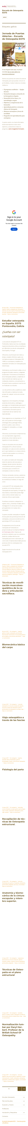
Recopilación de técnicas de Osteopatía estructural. (13, 822)
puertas (4, 314)
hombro (4, 961)
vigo (22, 709)
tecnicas (16, 884)
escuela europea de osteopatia (10, 707)
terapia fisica (16, 1016)
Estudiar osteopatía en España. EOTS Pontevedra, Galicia (13, 323)
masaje (8, 1014)
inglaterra (18, 1076)
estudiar (13, 571)
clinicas (4, 569)
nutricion (4, 572)
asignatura (20, 958)
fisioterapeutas (6, 883)
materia (13, 961)
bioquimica (19, 567)
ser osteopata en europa (14, 709)
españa (13, 310)
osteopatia (15, 312)
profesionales (11, 1079)
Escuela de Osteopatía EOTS (9, 1121)
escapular (15, 959)
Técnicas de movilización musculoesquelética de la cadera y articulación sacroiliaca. (13, 588)
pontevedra (21, 312)
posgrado (10, 884)
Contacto (5, 1116)
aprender (20, 807)
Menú (4, 17)
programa (9, 574)
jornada (4, 312)
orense (17, 961)
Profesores (5, 1108)
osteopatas (9, 312)
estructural (9, 1076)
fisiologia (17, 571)
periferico (22, 1014)
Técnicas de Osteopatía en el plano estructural (13, 972)
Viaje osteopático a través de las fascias (13, 718)
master (8, 633)
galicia (23, 310)
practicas (4, 574)
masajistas (16, 883)
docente (14, 569)
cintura (11, 959)
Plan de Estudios (7, 1101)
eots (23, 569)
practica (10, 1016)
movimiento (16, 761)
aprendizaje (5, 567)
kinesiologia (5, 761)
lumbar (23, 1076)
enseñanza (19, 569)
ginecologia (22, 809)
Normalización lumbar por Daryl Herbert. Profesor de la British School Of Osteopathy (13, 1030)
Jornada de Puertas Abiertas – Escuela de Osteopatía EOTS (13, 36)
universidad (21, 884)
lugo (3, 810)
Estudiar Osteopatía (8, 1097)
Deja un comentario (12, 314)
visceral (7, 812)
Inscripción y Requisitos (9, 1112)
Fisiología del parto (13, 769)
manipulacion (5, 1078)
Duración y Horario (8, 1105)
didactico (8, 569)
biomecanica (12, 567)
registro (17, 1079)
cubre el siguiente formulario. (16, 129)
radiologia (15, 574)
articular (20, 881)
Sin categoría (13, 631)
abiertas (4, 310)
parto (21, 810)
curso (3, 809)
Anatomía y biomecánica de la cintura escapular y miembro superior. (13, 897)
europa (13, 809)
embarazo (7, 809)
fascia (8, 759)
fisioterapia (18, 310)
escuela (9, 310)
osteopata (11, 810)
